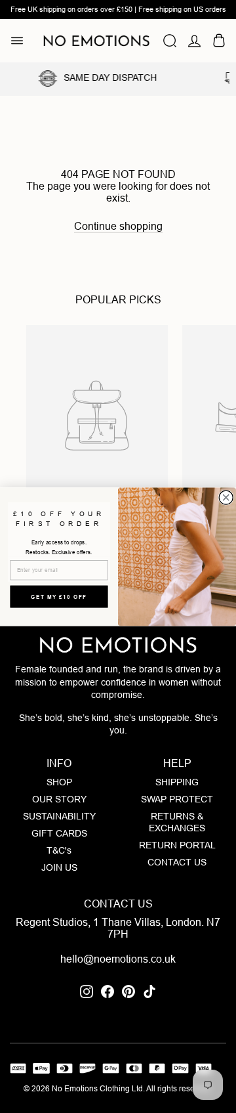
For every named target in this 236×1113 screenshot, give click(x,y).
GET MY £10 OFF (59, 596)
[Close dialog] (226, 497)
